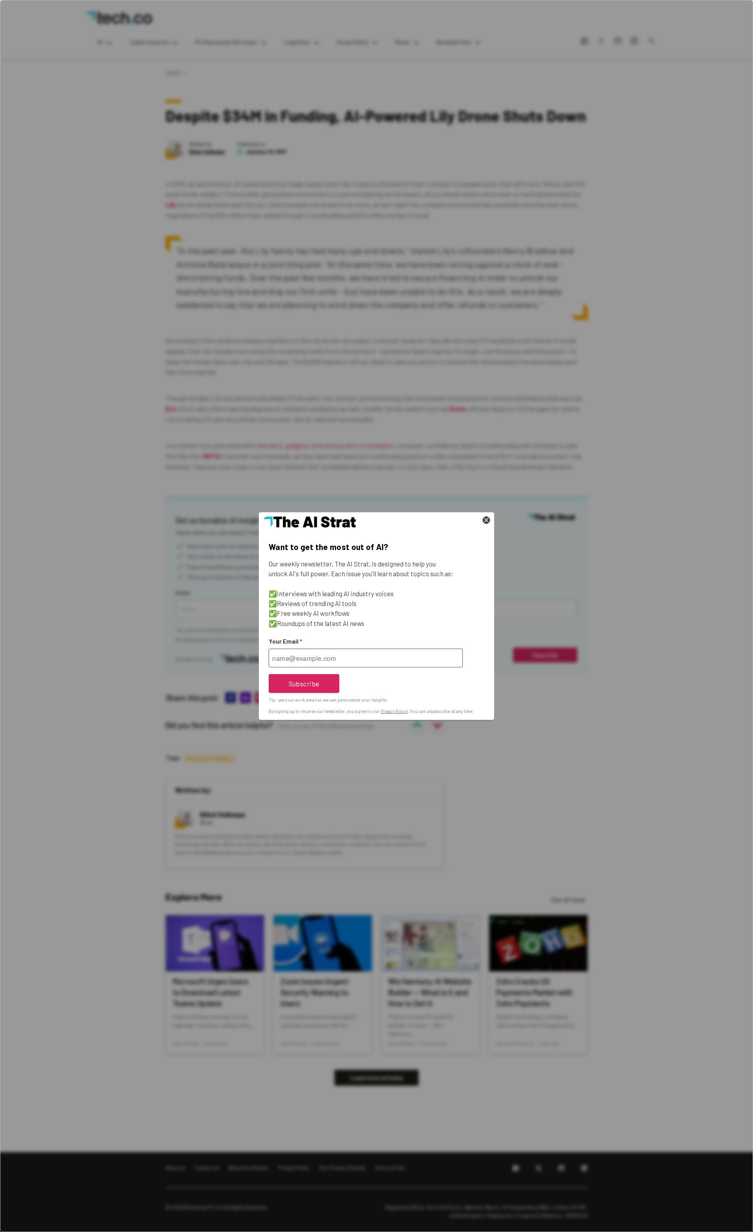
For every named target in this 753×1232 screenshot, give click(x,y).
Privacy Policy (394, 711)
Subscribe (304, 683)
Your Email (285, 641)
